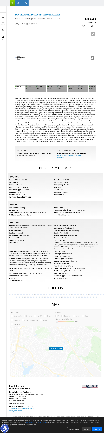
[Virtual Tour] (26, 3)
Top (3, 17)
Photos (3, 31)
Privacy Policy (30, 422)
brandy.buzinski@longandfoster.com (69, 155)
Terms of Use (41, 422)
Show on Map (57, 348)
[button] (5, 428)
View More (60, 157)
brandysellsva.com (15, 411)
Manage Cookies (74, 429)
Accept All (97, 429)
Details (3, 24)
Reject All (86, 429)
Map (3, 39)
